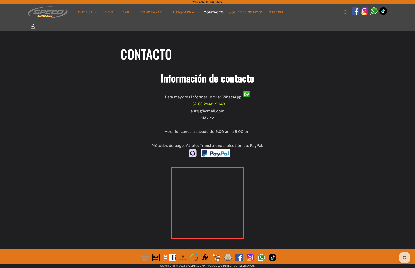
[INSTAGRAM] (365, 13)
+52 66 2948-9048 (207, 104)
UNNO (107, 12)
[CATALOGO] (216, 260)
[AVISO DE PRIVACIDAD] (228, 260)
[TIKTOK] (383, 13)
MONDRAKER (151, 12)
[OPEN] (194, 260)
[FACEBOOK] (355, 13)
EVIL (126, 12)
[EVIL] (156, 260)
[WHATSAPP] (374, 13)
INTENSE (85, 12)
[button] (87, 12)
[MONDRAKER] (183, 260)
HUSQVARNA (182, 12)
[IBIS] (169, 260)
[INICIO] (145, 260)
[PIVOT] (205, 260)
